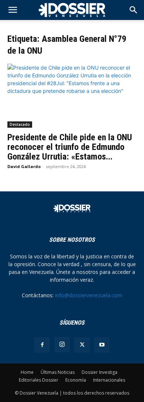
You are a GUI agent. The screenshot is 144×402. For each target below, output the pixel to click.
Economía (75, 380)
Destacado (20, 124)
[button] (133, 10)
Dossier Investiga (99, 372)
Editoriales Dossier (38, 380)
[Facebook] (42, 345)
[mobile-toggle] (12, 10)
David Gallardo (24, 166)
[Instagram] (62, 344)
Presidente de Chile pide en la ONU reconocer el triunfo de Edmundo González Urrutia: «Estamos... (69, 147)
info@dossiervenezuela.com (88, 295)
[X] (82, 345)
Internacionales (109, 380)
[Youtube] (102, 345)
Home (27, 372)
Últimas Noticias (58, 372)
